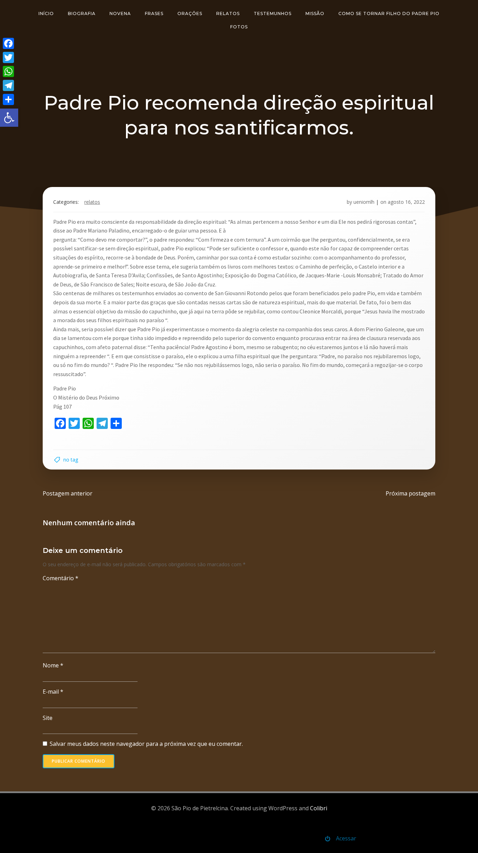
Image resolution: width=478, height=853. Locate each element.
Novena (120, 13)
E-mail (53, 691)
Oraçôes (189, 13)
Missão (314, 13)
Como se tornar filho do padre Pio (389, 13)
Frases (154, 13)
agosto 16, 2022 (406, 202)
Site (47, 718)
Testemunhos (272, 13)
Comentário (60, 578)
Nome (53, 665)
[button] (9, 118)
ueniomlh (363, 202)
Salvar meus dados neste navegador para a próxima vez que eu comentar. (146, 744)
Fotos (239, 26)
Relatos (228, 13)
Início (46, 13)
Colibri (318, 808)
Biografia (82, 13)
